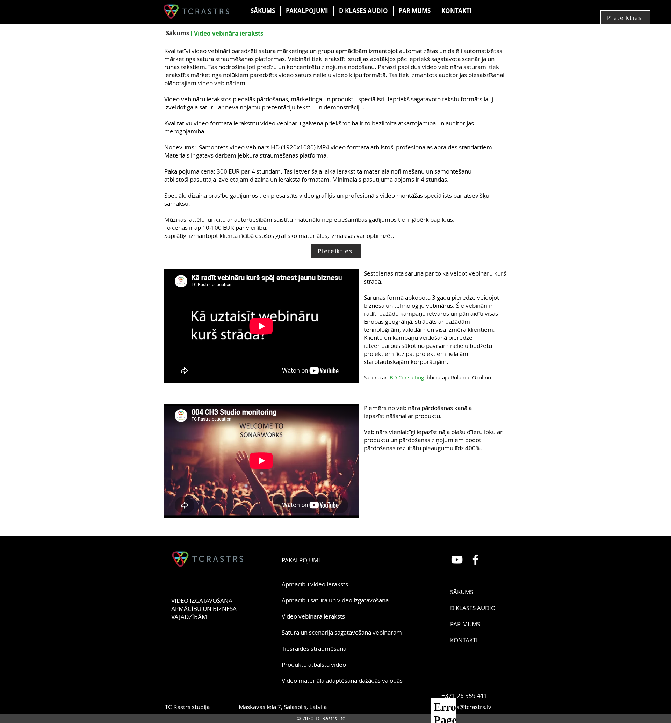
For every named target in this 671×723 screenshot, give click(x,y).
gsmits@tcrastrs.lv (466, 707)
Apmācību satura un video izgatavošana (335, 600)
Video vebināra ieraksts (313, 616)
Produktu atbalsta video (314, 664)
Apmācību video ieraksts (315, 584)
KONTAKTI (464, 640)
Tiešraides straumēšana (314, 648)
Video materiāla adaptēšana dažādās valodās (342, 681)
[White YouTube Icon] (457, 560)
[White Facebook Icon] (475, 560)
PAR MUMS (465, 624)
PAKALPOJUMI (301, 560)
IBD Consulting (406, 377)
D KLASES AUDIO (473, 608)
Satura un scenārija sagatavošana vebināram (342, 632)
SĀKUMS (461, 592)
